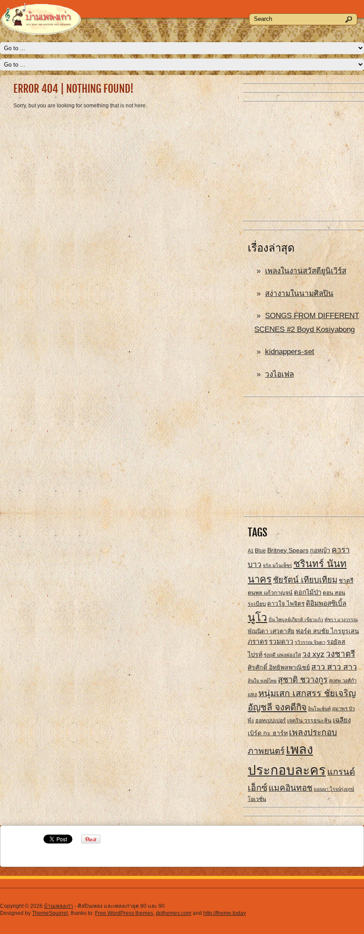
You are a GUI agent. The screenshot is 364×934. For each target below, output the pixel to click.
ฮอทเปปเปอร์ (270, 720)
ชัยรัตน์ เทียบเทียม (305, 579)
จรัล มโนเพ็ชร (277, 565)
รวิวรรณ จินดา (310, 642)
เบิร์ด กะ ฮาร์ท (268, 733)
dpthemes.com (173, 913)
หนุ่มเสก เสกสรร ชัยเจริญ (307, 693)
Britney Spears (288, 550)
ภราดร (258, 641)
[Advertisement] (304, 161)
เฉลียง (342, 720)
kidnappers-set (289, 351)
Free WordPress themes (124, 913)
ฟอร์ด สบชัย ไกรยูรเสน (327, 630)
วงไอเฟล (279, 374)
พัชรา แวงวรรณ (341, 619)
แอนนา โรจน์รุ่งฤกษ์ (334, 789)
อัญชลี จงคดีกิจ (277, 707)
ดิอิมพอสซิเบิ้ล (326, 603)
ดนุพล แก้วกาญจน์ (270, 593)
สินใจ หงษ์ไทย (262, 680)
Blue (260, 550)
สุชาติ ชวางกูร (303, 679)
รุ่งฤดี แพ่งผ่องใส (282, 655)
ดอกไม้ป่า (307, 592)
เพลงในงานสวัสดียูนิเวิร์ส (305, 271)
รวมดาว (281, 641)
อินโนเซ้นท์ (319, 708)
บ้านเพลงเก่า (58, 906)
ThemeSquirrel (50, 913)
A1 (250, 550)
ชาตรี (346, 580)
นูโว (257, 617)
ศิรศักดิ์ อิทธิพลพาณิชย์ (279, 667)
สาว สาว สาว (334, 666)
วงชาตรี (340, 653)
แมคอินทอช (291, 787)
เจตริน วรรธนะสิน (309, 720)
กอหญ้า (320, 550)
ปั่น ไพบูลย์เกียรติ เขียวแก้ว (296, 619)
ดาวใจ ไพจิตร (286, 603)
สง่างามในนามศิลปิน (299, 293)
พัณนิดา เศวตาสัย (271, 631)
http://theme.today (224, 913)
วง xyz (313, 654)
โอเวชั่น (257, 799)
